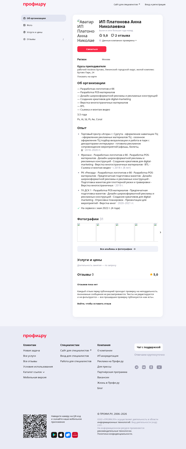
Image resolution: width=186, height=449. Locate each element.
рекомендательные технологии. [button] (114, 430)
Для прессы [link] (104, 366)
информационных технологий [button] (113, 422)
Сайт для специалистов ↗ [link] (76, 350)
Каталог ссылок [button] (32, 372)
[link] (91, 49)
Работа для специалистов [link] (75, 361)
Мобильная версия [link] (34, 377)
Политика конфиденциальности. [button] (115, 433)
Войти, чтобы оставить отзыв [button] (94, 303)
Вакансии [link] (103, 377)
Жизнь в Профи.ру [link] (108, 382)
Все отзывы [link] (30, 361)
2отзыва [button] (122, 35)
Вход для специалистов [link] (74, 355)
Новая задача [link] (31, 350)
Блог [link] (100, 388)
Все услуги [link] (29, 355)
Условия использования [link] (38, 366)
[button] (43, 18)
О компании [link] (104, 350)
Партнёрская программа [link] (112, 372)
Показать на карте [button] (87, 76)
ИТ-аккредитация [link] (107, 355)
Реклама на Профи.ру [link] (110, 361)
